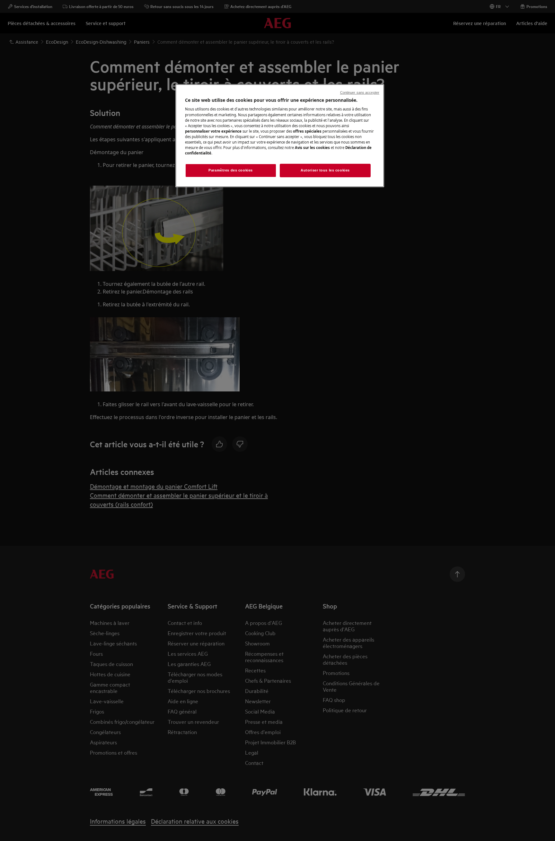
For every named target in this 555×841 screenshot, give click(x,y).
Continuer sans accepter (359, 92)
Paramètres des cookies (230, 170)
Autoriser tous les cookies (325, 170)
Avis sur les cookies (312, 147)
